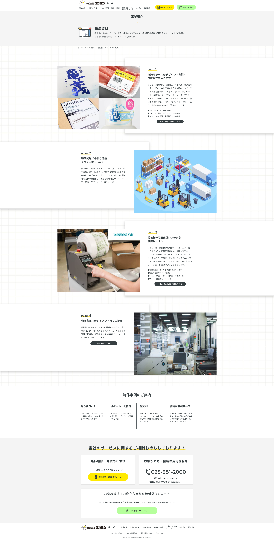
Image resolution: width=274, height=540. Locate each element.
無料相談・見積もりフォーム (110, 477)
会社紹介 (182, 527)
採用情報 (147, 8)
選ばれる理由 (115, 8)
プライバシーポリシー (117, 533)
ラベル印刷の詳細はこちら (170, 121)
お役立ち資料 (188, 7)
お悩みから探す (93, 8)
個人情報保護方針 (132, 533)
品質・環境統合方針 (146, 533)
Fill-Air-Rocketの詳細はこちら (170, 284)
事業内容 (82, 8)
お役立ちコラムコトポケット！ (171, 527)
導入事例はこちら (104, 343)
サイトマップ (159, 533)
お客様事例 (105, 8)
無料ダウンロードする (139, 510)
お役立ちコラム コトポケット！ (127, 8)
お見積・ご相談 (166, 7)
